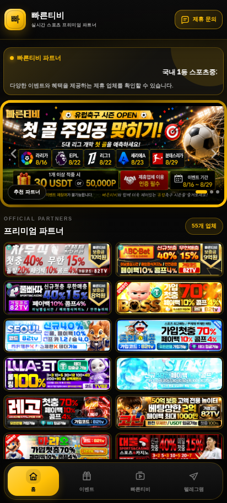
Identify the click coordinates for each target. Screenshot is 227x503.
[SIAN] (169, 373)
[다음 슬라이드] (214, 153)
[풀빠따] (57, 297)
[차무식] (57, 259)
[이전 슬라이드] (13, 153)
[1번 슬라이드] (201, 192)
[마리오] (57, 450)
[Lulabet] (57, 373)
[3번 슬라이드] (217, 192)
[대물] (169, 450)
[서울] (57, 335)
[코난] (169, 412)
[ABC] (169, 259)
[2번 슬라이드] (211, 192)
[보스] (169, 297)
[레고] (57, 412)
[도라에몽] (169, 335)
